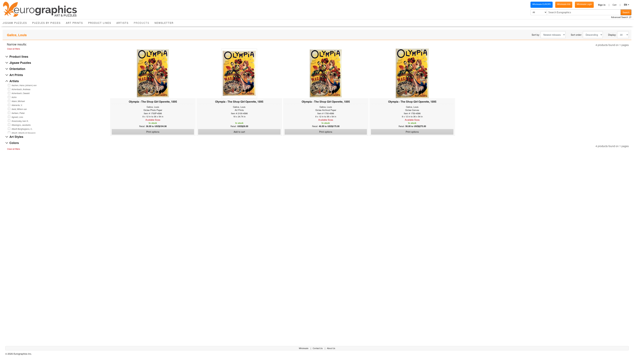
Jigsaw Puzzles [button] (15, 22)
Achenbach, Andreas (21, 89)
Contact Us (318, 348)
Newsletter (164, 22)
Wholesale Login (584, 4)
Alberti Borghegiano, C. (22, 129)
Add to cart (239, 131)
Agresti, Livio (17, 117)
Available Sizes (152, 119)
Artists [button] (122, 22)
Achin (14, 97)
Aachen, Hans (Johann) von (24, 85)
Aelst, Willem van (19, 109)
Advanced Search (620, 17)
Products (143, 22)
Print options (152, 131)
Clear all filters (13, 48)
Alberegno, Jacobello (21, 125)
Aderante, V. (17, 105)
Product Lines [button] (99, 22)
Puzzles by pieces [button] (46, 22)
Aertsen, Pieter (18, 113)
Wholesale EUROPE (541, 4)
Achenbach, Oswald (21, 93)
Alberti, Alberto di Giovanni (23, 133)
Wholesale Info (563, 4)
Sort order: (576, 34)
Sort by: (536, 34)
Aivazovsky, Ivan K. (20, 121)
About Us (331, 348)
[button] (603, 4)
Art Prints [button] (74, 22)
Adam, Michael (18, 101)
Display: (612, 34)
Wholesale (304, 348)
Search (626, 12)
